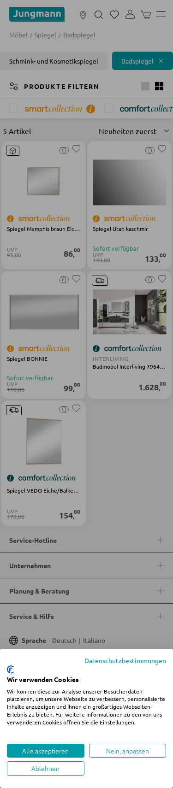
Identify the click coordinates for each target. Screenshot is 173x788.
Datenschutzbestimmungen (125, 660)
